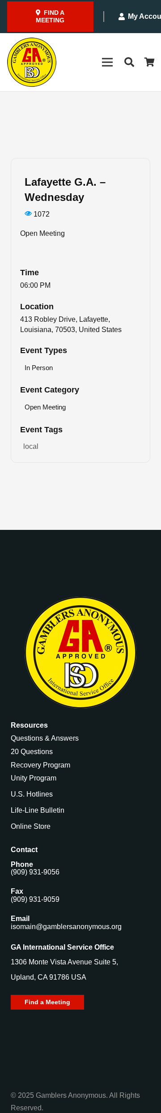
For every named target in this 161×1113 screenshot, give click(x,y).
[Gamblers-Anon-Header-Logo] (31, 62)
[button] (129, 62)
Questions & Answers (45, 738)
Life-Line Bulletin (37, 810)
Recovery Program (40, 765)
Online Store (31, 826)
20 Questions (32, 751)
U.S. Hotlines (32, 794)
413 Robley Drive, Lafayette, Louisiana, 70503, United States (71, 324)
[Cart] (150, 62)
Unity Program (33, 778)
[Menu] (107, 62)
